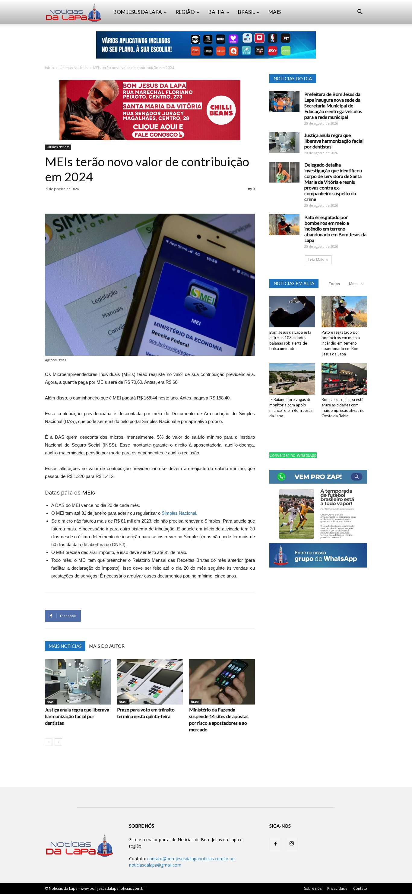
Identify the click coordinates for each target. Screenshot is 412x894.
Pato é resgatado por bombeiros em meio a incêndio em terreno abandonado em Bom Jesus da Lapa (335, 228)
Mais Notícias (65, 646)
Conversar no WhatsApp (293, 455)
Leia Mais (316, 259)
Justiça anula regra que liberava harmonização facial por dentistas (77, 716)
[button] (360, 12)
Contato (360, 888)
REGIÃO (185, 12)
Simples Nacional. (179, 513)
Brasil (51, 702)
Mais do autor (107, 646)
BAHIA (216, 12)
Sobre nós (313, 888)
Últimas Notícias (73, 67)
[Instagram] (292, 844)
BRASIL (246, 12)
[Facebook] (275, 844)
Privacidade (337, 888)
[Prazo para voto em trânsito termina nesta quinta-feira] (150, 682)
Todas (334, 284)
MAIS (274, 12)
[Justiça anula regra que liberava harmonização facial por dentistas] (78, 682)
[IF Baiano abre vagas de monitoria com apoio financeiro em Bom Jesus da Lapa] (292, 379)
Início (49, 67)
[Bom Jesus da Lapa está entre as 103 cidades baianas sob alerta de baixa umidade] (292, 311)
